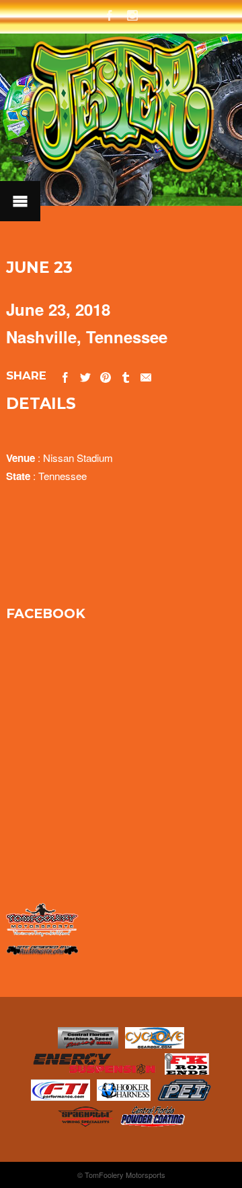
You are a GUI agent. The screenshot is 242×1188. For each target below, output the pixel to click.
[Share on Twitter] (85, 375)
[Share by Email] (145, 375)
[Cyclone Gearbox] (154, 1044)
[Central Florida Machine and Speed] (88, 1044)
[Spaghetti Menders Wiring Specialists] (85, 1123)
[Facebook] (109, 13)
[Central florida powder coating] (153, 1123)
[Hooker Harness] (124, 1096)
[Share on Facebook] (65, 375)
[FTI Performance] (60, 1096)
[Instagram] (132, 13)
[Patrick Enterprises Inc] (184, 1096)
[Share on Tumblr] (125, 375)
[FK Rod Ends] (187, 1070)
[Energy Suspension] (95, 1070)
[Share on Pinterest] (105, 375)
